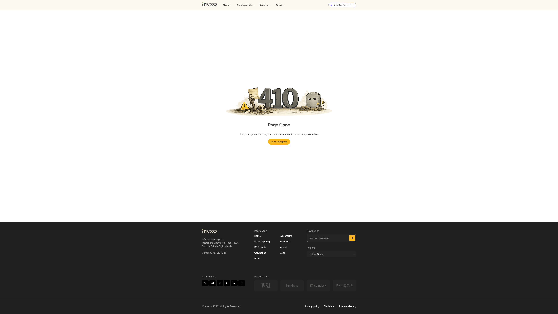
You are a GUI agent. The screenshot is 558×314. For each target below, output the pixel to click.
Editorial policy (262, 241)
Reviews (264, 5)
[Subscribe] (352, 238)
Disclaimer (329, 306)
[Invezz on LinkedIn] (227, 283)
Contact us (260, 252)
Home (257, 235)
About (279, 5)
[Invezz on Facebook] (220, 283)
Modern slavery (347, 306)
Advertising (286, 235)
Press (257, 258)
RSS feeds (260, 247)
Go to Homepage (279, 141)
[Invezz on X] (205, 283)
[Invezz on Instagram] (234, 283)
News (226, 5)
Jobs (282, 252)
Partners (285, 241)
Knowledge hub (244, 5)
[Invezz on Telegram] (212, 283)
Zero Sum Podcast (342, 5)
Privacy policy (311, 306)
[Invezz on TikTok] (241, 283)
